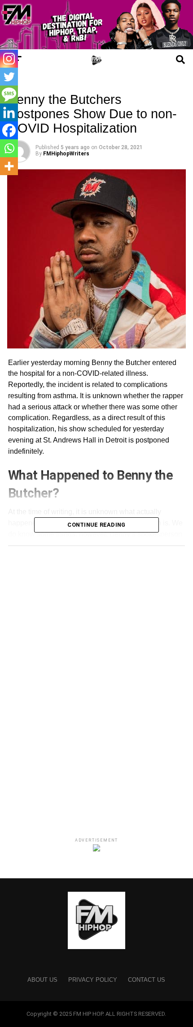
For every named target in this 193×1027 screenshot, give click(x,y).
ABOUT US (42, 979)
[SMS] (9, 94)
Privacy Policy (92, 979)
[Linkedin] (9, 112)
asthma (64, 396)
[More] (9, 166)
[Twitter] (9, 77)
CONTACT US (146, 979)
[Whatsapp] (9, 148)
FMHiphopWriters (66, 153)
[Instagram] (9, 59)
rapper (172, 396)
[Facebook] (9, 130)
